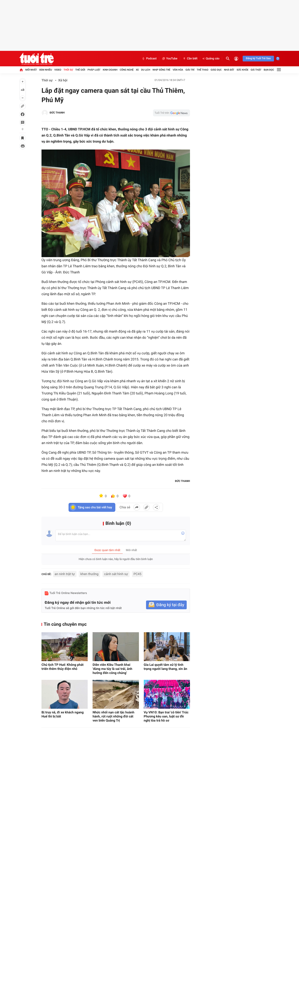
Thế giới (80, 69)
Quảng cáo (212, 58)
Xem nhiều (45, 69)
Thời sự (68, 69)
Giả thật (256, 69)
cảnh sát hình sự (116, 574)
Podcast (151, 58)
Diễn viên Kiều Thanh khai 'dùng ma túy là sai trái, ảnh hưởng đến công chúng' (112, 669)
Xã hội (62, 80)
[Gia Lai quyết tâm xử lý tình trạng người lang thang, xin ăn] (167, 646)
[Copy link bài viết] (146, 507)
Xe (137, 69)
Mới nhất (31, 69)
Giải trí (190, 69)
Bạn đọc (269, 69)
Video (57, 69)
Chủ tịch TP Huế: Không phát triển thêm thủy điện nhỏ (62, 667)
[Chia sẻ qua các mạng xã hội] (156, 507)
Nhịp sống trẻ (161, 69)
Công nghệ (127, 69)
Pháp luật (93, 69)
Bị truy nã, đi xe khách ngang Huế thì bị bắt (62, 714)
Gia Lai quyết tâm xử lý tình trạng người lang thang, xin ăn (165, 667)
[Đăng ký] (166, 604)
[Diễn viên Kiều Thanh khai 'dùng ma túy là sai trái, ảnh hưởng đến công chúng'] (116, 646)
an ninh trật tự (65, 574)
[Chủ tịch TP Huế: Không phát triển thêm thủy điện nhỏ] (64, 646)
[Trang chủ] (21, 69)
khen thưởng (89, 574)
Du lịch (145, 69)
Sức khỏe (242, 69)
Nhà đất (229, 69)
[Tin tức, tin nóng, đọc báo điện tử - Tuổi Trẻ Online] (36, 58)
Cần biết (192, 58)
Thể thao (202, 69)
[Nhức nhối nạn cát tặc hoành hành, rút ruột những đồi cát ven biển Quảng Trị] (116, 694)
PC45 (137, 574)
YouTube (171, 58)
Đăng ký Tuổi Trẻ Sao (258, 58)
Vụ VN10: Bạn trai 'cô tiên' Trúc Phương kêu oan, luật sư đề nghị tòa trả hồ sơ (166, 716)
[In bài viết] (22, 146)
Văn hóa (178, 69)
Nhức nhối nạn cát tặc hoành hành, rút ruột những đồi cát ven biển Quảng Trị (113, 716)
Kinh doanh (110, 69)
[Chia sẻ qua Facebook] (136, 507)
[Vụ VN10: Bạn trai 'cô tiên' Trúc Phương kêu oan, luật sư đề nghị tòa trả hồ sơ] (167, 694)
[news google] (171, 112)
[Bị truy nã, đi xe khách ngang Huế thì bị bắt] (64, 694)
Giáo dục (216, 69)
